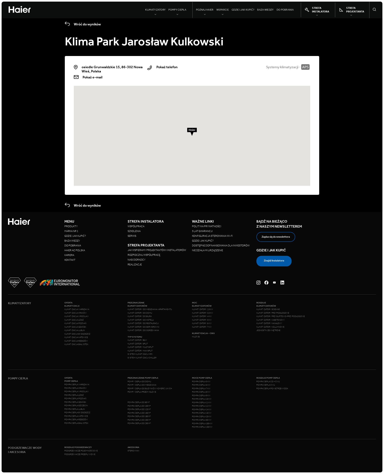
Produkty (71, 226)
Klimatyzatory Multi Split (140, 347)
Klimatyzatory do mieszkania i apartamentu (150, 309)
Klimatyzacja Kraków (75, 313)
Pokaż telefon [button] (167, 67)
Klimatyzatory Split (138, 344)
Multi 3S (196, 337)
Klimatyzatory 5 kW (202, 320)
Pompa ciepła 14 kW (201, 409)
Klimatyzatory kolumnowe (270, 327)
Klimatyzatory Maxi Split (140, 351)
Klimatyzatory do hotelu (141, 320)
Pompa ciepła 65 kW (201, 420)
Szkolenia (134, 231)
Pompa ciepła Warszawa (76, 384)
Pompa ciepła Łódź (74, 395)
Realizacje (135, 264)
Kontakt (69, 259)
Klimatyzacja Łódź (74, 320)
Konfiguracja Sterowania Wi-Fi (212, 235)
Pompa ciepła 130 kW (202, 427)
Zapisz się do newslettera (276, 236)
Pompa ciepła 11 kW (201, 402)
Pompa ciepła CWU (265, 385)
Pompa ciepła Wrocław (76, 391)
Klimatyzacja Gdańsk (75, 327)
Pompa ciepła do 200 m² (139, 420)
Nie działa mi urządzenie (207, 250)
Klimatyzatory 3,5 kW (202, 313)
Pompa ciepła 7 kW (201, 388)
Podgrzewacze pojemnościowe (81, 451)
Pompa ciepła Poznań (75, 398)
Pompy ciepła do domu (139, 381)
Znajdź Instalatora (274, 260)
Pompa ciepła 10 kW (201, 399)
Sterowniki (133, 451)
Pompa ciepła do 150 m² (139, 413)
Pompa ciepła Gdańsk (75, 402)
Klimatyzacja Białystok (76, 344)
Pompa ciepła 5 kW (201, 381)
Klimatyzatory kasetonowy (270, 320)
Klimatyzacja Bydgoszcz (77, 334)
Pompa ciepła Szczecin (76, 405)
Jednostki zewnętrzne (268, 330)
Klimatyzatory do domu (140, 313)
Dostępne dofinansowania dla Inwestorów (221, 245)
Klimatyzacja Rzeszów (76, 341)
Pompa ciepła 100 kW (202, 423)
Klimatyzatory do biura (140, 316)
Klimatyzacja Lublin (74, 330)
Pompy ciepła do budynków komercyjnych (150, 388)
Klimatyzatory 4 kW (202, 316)
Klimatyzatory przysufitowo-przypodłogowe (280, 316)
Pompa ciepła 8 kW (201, 392)
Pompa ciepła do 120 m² (139, 409)
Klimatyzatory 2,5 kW (202, 309)
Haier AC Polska (74, 250)
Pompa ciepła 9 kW (201, 395)
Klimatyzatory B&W (137, 340)
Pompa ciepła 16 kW (201, 413)
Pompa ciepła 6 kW (201, 385)
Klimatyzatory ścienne (268, 309)
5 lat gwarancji (202, 231)
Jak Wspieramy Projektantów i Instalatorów (157, 250)
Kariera (69, 255)
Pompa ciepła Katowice (76, 416)
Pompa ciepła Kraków (75, 388)
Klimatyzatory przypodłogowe (272, 313)
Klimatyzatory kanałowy (269, 323)
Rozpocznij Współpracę (144, 254)
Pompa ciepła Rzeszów (76, 419)
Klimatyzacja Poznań (75, 323)
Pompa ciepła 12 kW (201, 406)
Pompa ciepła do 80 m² (139, 402)
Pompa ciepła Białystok (76, 423)
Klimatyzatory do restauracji (143, 323)
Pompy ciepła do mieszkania (142, 385)
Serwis (132, 235)
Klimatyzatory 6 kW (202, 323)
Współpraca (136, 226)
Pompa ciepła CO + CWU (268, 381)
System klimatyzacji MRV (140, 354)
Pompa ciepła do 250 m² (139, 423)
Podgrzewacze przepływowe (79, 454)
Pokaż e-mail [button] (92, 77)
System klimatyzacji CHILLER (142, 358)
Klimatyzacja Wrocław (76, 316)
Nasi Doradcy (136, 259)
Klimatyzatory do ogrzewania (143, 330)
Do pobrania (285, 9)
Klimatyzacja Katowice (76, 337)
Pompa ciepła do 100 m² (139, 406)
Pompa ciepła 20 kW (201, 416)
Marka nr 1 (71, 231)
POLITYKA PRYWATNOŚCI (206, 226)
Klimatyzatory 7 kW (202, 327)
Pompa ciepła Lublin (74, 409)
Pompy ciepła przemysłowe (142, 392)
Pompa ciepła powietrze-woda (272, 388)
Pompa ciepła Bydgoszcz (77, 412)
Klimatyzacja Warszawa (76, 309)
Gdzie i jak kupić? (243, 9)
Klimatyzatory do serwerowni (143, 327)
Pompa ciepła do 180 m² (139, 416)
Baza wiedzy (265, 9)
